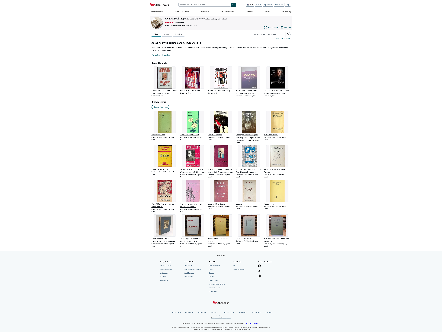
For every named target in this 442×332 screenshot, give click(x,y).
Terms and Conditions (253, 323)
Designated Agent (214, 288)
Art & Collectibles (227, 12)
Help (287, 5)
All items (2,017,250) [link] (160, 107)
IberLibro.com (256, 312)
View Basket (164, 280)
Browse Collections (182, 12)
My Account (268, 5)
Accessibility (213, 291)
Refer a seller (189, 276)
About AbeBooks (214, 265)
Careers (211, 273)
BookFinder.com (221, 317)
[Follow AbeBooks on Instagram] (259, 276)
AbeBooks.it (214, 312)
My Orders (163, 276)
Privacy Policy (213, 280)
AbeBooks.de (189, 312)
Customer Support (239, 269)
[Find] (233, 5)
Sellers (267, 12)
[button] (287, 34)
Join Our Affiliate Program (193, 269)
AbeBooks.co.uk (176, 312)
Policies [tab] (178, 34)
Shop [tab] (156, 34)
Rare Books (205, 12)
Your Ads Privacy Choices (217, 284)
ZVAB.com (268, 312)
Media (211, 269)
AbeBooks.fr (202, 312)
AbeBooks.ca (243, 312)
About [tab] (166, 34)
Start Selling (286, 12)
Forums (211, 276)
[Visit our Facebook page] (259, 266)
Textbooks (249, 12)
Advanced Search (157, 12)
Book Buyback (189, 273)
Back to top (221, 255)
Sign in (258, 5)
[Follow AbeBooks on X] (259, 271)
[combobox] (204, 5)
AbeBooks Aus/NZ (229, 312)
